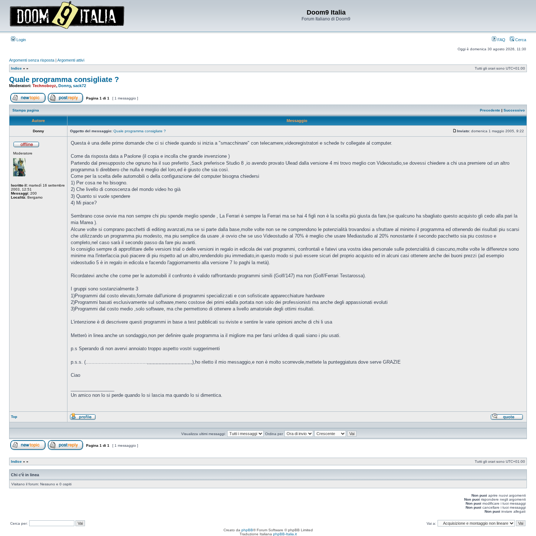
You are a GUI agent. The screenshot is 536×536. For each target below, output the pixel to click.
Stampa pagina (25, 110)
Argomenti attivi (70, 60)
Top (14, 417)
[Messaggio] (455, 131)
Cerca (520, 40)
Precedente (490, 110)
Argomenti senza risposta (31, 60)
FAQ (500, 40)
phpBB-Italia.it (285, 534)
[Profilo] (83, 419)
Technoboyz (44, 85)
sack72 (79, 85)
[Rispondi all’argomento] (65, 101)
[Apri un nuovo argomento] (28, 101)
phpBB (247, 530)
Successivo (514, 110)
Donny (64, 85)
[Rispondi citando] (506, 419)
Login (20, 40)
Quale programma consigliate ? (64, 79)
